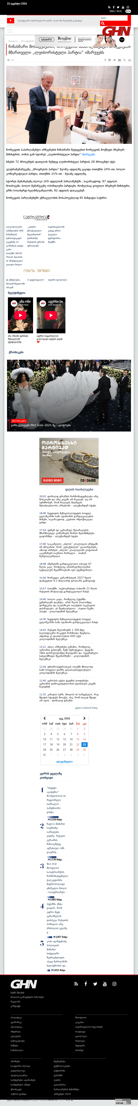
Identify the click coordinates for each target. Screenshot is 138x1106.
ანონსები (15, 1061)
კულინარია (60, 1084)
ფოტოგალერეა (19, 1075)
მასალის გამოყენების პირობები (27, 997)
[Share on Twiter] (114, 60)
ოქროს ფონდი (18, 1094)
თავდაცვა (80, 1031)
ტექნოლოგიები (62, 1066)
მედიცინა (80, 1045)
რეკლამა (15, 1001)
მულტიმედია (16, 293)
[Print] (129, 60)
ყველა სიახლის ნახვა (86, 707)
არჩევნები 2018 (62, 1094)
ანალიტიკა (16, 1027)
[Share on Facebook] (105, 60)
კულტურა (16, 1036)
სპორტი (79, 1050)
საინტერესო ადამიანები (23, 1080)
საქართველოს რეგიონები (89, 1027)
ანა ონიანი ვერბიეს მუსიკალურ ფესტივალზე (18, 339)
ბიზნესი (14, 1045)
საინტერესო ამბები (20, 1084)
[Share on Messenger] (109, 60)
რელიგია (80, 1041)
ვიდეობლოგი (18, 1070)
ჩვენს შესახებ (17, 992)
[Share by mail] (119, 60)
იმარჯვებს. (89, 154)
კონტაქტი (16, 1006)
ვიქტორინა (59, 1070)
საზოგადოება (18, 1041)
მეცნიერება (59, 1061)
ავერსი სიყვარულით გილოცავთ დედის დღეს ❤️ (50, 339)
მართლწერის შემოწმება (66, 1089)
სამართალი (17, 1050)
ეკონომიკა (16, 1022)
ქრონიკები (16, 352)
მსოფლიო (80, 1017)
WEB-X (61, 1100)
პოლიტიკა (16, 1017)
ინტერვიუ (15, 1031)
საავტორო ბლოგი (20, 1066)
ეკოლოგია (81, 1036)
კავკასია (79, 1022)
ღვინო (57, 1080)
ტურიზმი (58, 1075)
